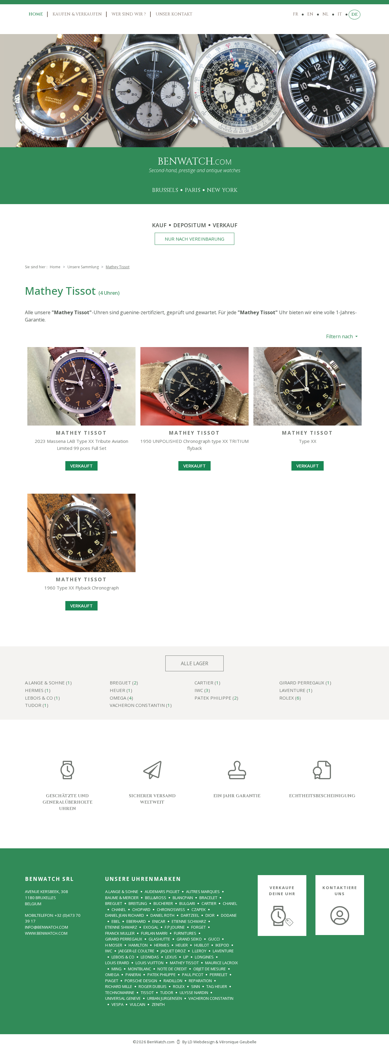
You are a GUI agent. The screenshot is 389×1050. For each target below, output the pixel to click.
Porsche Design (141, 980)
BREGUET (113, 903)
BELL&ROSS (155, 897)
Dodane (229, 915)
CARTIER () (207, 683)
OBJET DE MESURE (209, 969)
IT (340, 14)
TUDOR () (36, 705)
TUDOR (166, 992)
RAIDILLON (173, 980)
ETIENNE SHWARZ (121, 927)
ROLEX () (290, 698)
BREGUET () (124, 683)
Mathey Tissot (184, 962)
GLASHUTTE (159, 939)
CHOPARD (141, 909)
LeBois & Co (123, 957)
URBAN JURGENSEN (164, 998)
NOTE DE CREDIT (172, 969)
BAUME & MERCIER (122, 897)
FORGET (198, 927)
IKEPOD (222, 945)
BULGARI (187, 903)
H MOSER (113, 945)
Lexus (171, 957)
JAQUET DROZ (173, 951)
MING (117, 969)
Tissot (147, 992)
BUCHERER (163, 903)
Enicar (158, 921)
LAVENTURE (223, 951)
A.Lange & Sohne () (48, 683)
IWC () (202, 690)
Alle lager (194, 663)
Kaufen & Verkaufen (77, 14)
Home (36, 14)
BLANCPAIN (183, 897)
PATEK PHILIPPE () (216, 698)
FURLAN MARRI (154, 933)
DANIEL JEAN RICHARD (124, 915)
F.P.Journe (175, 927)
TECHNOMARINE (119, 992)
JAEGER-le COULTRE (136, 951)
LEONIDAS (150, 957)
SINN (195, 986)
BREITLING (138, 903)
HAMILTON (138, 945)
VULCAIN (137, 1004)
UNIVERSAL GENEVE (123, 998)
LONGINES (204, 957)
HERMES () (37, 690)
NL (325, 14)
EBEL (116, 921)
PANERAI (133, 974)
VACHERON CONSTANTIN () (141, 705)
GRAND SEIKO (189, 939)
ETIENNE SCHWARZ (189, 921)
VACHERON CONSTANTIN (210, 998)
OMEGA (112, 974)
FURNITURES (185, 933)
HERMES (161, 945)
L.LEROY (199, 951)
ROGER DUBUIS (153, 986)
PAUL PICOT (192, 974)
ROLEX (179, 986)
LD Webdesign (201, 1042)
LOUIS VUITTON (150, 962)
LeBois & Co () (42, 698)
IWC (108, 951)
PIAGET (111, 980)
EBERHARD (136, 921)
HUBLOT (201, 945)
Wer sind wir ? (129, 14)
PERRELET (218, 974)
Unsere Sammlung (83, 266)
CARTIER (208, 903)
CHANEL (230, 903)
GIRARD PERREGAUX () (305, 683)
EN (310, 14)
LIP (185, 957)
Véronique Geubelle (237, 1042)
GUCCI (214, 939)
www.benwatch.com (46, 933)
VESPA (117, 1004)
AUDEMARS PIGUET (162, 891)
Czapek (198, 909)
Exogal (150, 927)
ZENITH (158, 1004)
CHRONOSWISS (171, 909)
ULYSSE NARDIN (194, 992)
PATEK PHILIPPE (161, 974)
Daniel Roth (162, 915)
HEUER (182, 945)
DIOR (210, 915)
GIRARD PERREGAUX (123, 939)
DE (354, 14)
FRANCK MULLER (120, 933)
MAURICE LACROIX (221, 962)
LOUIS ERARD (117, 962)
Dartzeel (190, 915)
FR (295, 14)
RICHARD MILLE (118, 986)
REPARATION (200, 980)
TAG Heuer (216, 986)
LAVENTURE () (295, 690)
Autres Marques (203, 891)
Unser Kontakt (174, 14)
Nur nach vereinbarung (194, 239)
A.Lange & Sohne (121, 891)
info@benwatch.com (46, 927)
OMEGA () (121, 698)
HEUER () (121, 690)
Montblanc (139, 969)
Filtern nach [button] (340, 336)
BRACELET (208, 897)
